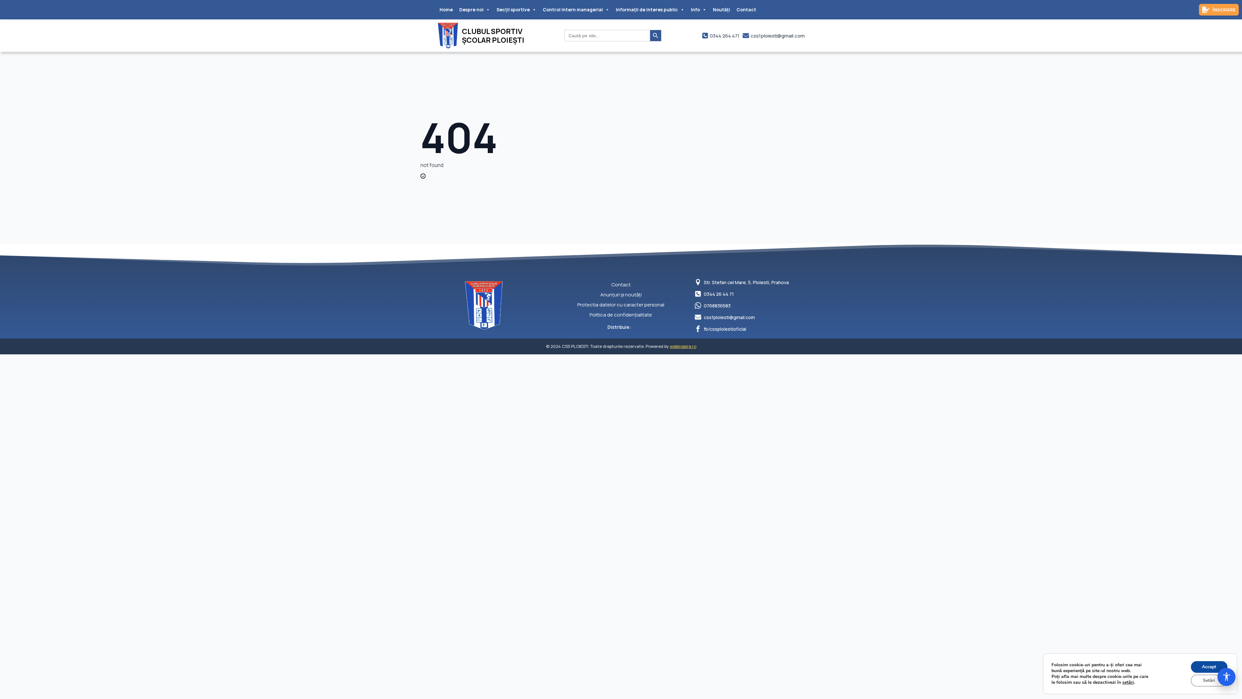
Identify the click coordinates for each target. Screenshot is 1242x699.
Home (446, 9)
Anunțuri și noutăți (621, 294)
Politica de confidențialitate (621, 314)
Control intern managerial (573, 9)
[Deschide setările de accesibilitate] (1226, 677)
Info (695, 9)
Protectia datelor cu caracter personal (620, 304)
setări (1128, 682)
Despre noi (471, 9)
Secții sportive (513, 9)
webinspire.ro (683, 346)
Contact (746, 9)
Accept (1209, 667)
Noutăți (721, 9)
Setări (1209, 680)
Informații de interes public (647, 9)
